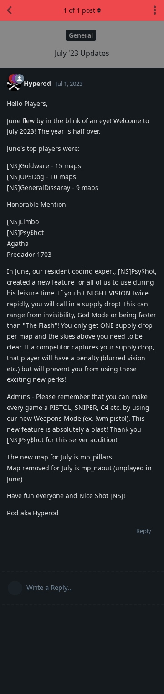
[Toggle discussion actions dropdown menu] (155, 10)
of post (79, 10)
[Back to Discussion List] (9, 10)
